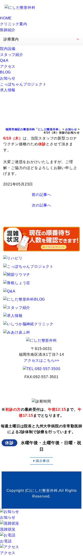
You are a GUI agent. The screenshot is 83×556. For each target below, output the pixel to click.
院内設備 (7, 49)
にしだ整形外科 (44, 490)
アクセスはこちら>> (41, 360)
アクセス (7, 66)
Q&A (4, 60)
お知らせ (7, 78)
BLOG (5, 72)
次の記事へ (41, 205)
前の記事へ (41, 195)
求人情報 (7, 90)
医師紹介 (7, 30)
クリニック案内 (13, 24)
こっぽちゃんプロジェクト (23, 84)
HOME (6, 18)
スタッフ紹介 (11, 55)
